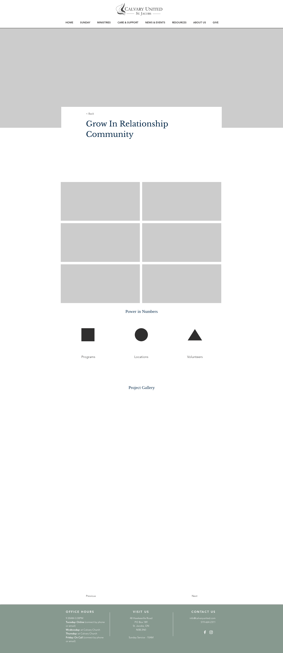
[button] (85, 22)
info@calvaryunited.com (203, 618)
